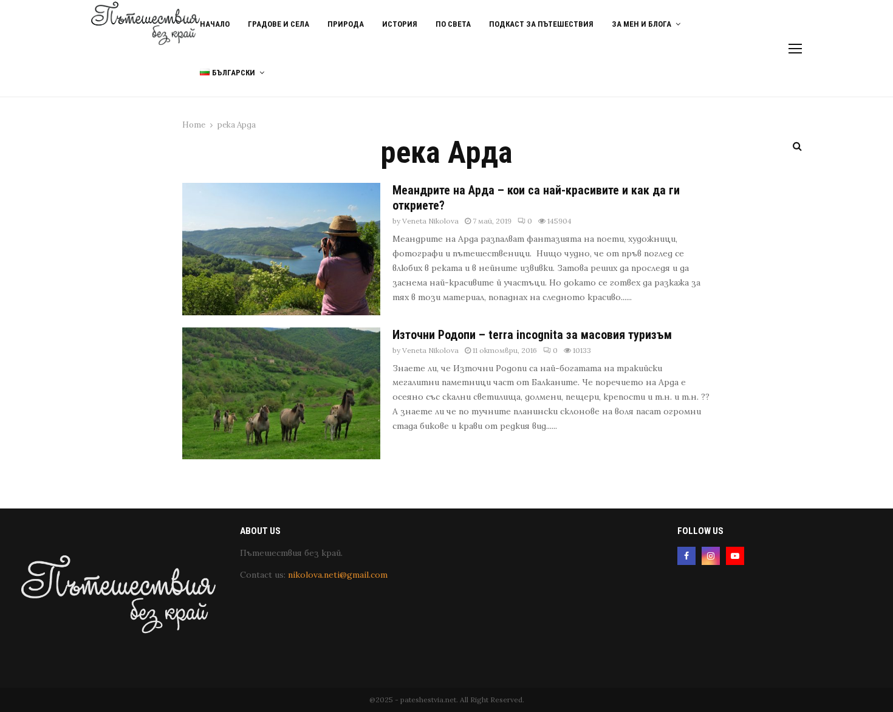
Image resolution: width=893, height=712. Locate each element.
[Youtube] (735, 556)
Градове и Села (278, 24)
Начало (215, 24)
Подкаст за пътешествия (541, 24)
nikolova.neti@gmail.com (338, 574)
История (399, 24)
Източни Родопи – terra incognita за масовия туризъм (532, 334)
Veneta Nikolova (430, 220)
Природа (345, 24)
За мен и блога (641, 24)
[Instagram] (711, 556)
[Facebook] (686, 556)
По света (453, 24)
